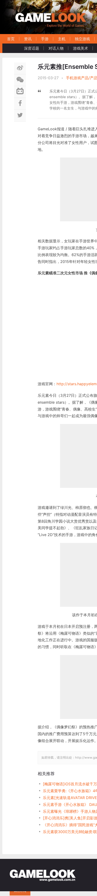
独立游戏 (82, 38)
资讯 (28, 38)
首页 (11, 38)
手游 (44, 38)
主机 (61, 38)
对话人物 (56, 48)
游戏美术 (80, 48)
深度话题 (31, 48)
